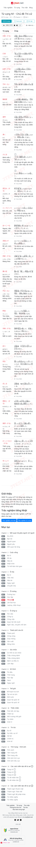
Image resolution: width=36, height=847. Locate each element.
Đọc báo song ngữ (19, 809)
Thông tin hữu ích (15, 807)
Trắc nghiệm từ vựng (24, 520)
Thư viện (25, 8)
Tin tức (25, 807)
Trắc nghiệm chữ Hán (9, 520)
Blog (31, 8)
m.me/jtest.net (28, 817)
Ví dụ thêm (19, 49)
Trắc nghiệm (8, 8)
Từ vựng (17, 8)
